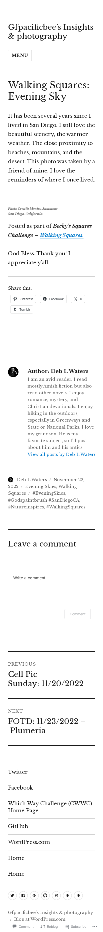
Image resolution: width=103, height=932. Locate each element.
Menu (20, 55)
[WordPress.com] (56, 895)
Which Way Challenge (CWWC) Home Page (50, 807)
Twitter (18, 772)
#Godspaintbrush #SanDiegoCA (43, 500)
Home (16, 858)
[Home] (67, 895)
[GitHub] (45, 895)
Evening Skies (40, 486)
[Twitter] (12, 895)
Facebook (20, 788)
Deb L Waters (32, 479)
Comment (78, 614)
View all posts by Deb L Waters (62, 454)
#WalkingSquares (66, 507)
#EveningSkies (48, 493)
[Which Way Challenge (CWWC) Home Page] (34, 895)
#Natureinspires (26, 507)
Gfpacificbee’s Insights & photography (50, 32)
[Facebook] (23, 895)
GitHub (18, 826)
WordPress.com (29, 842)
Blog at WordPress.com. (40, 919)
